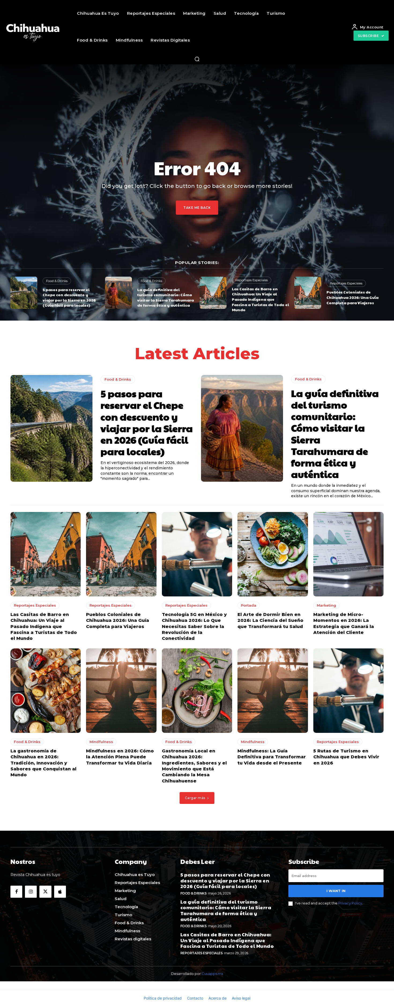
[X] (45, 891)
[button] (197, 59)
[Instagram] (31, 891)
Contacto (195, 998)
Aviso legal (241, 998)
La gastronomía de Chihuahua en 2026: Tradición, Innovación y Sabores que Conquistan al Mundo (43, 763)
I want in (335, 891)
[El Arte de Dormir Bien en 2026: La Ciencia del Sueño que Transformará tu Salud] (272, 554)
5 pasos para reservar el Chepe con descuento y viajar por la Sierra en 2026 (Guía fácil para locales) (69, 297)
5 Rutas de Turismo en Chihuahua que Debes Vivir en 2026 (346, 757)
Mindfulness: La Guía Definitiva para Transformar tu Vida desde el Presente (271, 757)
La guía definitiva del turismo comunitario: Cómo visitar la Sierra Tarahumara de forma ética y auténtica (165, 297)
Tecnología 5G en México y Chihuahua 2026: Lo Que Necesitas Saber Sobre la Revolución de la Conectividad (194, 626)
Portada (248, 605)
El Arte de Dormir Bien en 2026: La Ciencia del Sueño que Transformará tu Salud (270, 620)
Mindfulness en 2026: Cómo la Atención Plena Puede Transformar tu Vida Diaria (120, 757)
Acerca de (217, 998)
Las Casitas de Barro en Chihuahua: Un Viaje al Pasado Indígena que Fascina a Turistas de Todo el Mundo (260, 299)
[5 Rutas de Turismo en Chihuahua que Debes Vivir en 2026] (348, 690)
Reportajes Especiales (251, 280)
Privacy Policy (350, 903)
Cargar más (195, 798)
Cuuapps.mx (212, 973)
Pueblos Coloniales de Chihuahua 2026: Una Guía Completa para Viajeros (352, 297)
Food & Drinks (57, 281)
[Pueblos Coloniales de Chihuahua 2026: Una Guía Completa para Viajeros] (307, 293)
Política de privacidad (163, 998)
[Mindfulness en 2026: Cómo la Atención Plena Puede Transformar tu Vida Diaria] (121, 690)
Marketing (326, 605)
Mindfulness (101, 742)
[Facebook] (16, 891)
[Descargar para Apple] (60, 891)
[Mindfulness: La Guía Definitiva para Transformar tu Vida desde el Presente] (272, 690)
